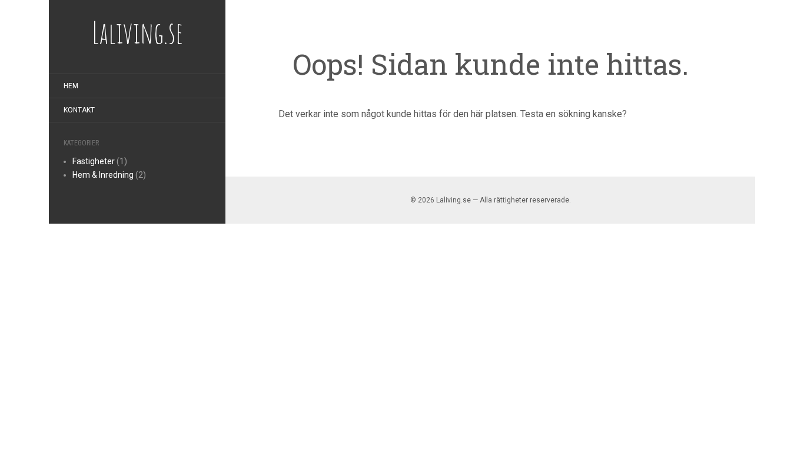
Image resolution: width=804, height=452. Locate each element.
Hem (71, 86)
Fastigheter (93, 161)
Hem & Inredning (103, 175)
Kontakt (79, 110)
